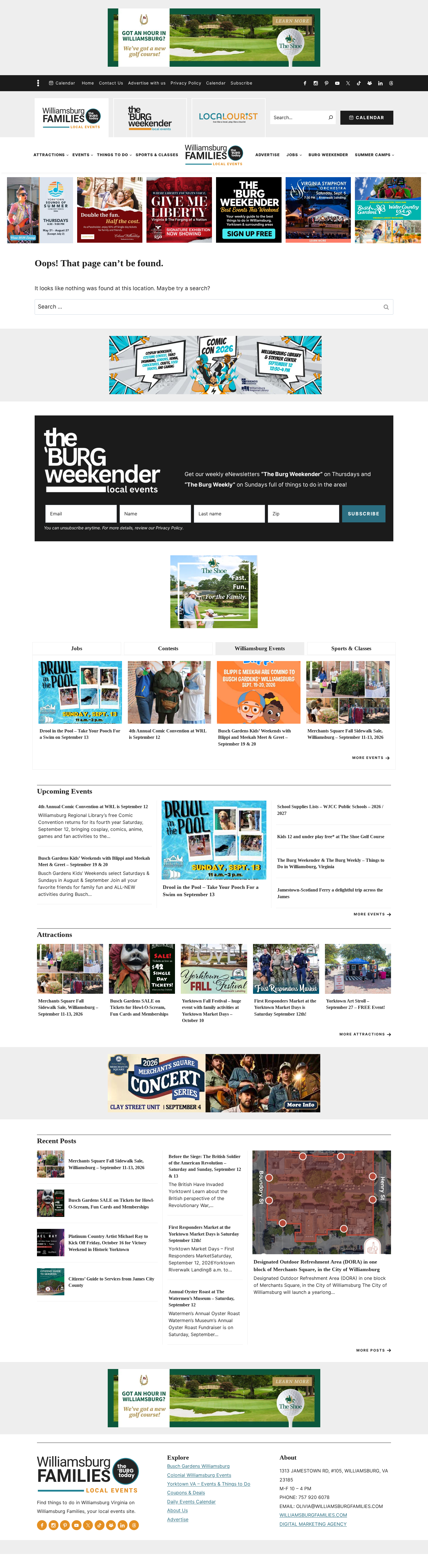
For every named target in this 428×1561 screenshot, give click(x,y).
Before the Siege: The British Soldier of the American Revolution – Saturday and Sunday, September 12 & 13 (205, 1166)
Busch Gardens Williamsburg (198, 1466)
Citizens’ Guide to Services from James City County (111, 1282)
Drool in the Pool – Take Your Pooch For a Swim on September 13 (80, 734)
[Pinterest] (326, 83)
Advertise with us (147, 82)
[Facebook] (305, 83)
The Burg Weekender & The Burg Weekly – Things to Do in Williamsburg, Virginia (330, 863)
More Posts (370, 1350)
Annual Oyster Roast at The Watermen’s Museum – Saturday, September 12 (201, 1298)
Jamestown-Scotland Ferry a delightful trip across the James (330, 893)
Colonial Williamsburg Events (199, 1475)
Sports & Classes (157, 154)
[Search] (331, 117)
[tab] (76, 648)
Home (88, 82)
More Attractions (362, 1034)
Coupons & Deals (186, 1492)
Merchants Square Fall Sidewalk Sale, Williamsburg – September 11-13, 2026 (345, 734)
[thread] (391, 83)
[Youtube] (337, 83)
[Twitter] (348, 83)
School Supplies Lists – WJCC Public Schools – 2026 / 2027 (330, 809)
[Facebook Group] (369, 83)
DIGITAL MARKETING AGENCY (313, 1524)
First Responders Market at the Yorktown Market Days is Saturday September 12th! (285, 1007)
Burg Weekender (328, 154)
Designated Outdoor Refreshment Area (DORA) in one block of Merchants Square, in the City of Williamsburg (317, 1265)
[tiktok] (359, 83)
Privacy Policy (186, 82)
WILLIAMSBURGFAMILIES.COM (313, 1515)
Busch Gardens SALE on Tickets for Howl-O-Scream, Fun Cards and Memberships (139, 1007)
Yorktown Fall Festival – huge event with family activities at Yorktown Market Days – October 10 (211, 1010)
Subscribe (241, 82)
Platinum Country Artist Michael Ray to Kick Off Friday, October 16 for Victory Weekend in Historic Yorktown (108, 1243)
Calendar (65, 82)
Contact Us (111, 82)
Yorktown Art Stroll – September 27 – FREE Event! (355, 1004)
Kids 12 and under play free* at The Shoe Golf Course (330, 836)
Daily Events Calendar (191, 1501)
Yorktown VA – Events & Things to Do (208, 1484)
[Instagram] (316, 83)
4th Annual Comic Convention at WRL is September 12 (167, 734)
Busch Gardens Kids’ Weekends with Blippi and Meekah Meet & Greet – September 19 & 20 (254, 737)
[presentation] (80, 692)
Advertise (267, 154)
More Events (368, 757)
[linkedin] (380, 83)
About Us (177, 1510)
